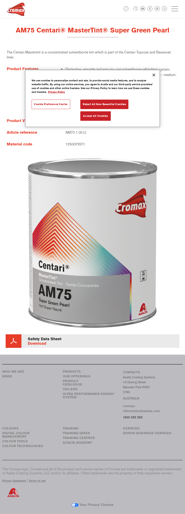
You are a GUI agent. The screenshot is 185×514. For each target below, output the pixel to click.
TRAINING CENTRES (79, 438)
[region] (92, 98)
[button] (126, 8)
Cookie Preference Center (51, 104)
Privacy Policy (56, 92)
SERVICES (131, 428)
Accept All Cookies (95, 115)
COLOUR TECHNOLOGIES (22, 446)
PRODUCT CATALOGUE (72, 382)
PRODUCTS (72, 371)
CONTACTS (131, 372)
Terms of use (37, 480)
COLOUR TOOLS (15, 441)
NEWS (7, 376)
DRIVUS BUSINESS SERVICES (147, 433)
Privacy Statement (14, 480)
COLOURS (10, 428)
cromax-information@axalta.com (141, 408)
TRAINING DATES (76, 433)
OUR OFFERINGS (76, 376)
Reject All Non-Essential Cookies (104, 104)
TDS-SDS (70, 389)
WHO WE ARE (13, 371)
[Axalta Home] (16, 12)
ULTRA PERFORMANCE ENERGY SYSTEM (88, 395)
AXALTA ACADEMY (77, 442)
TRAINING (71, 428)
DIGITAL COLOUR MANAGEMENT (16, 434)
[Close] (154, 75)
